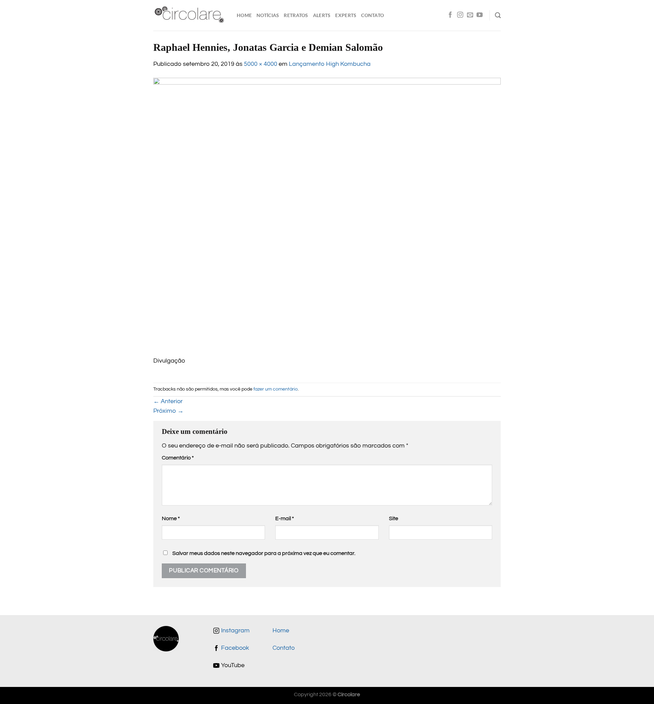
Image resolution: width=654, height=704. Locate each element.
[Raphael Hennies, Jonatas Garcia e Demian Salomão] (327, 217)
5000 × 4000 (260, 64)
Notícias (267, 15)
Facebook (234, 648)
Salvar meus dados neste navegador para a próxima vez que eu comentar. (263, 553)
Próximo (168, 411)
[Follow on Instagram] (460, 15)
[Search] (498, 15)
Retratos (296, 15)
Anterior (168, 401)
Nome (171, 518)
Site (393, 518)
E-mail (284, 518)
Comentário (178, 457)
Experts (345, 15)
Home (244, 15)
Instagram (235, 631)
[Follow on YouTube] (480, 15)
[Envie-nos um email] (470, 15)
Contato (372, 15)
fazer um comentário (275, 389)
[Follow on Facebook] (450, 15)
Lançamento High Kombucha (330, 64)
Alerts (322, 15)
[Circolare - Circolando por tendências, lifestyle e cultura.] (190, 15)
